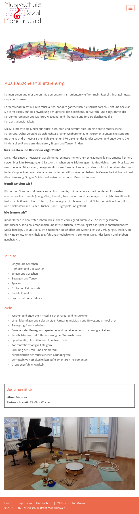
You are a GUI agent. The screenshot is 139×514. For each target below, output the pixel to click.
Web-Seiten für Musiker (72, 503)
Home (8, 503)
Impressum (25, 503)
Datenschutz (44, 503)
